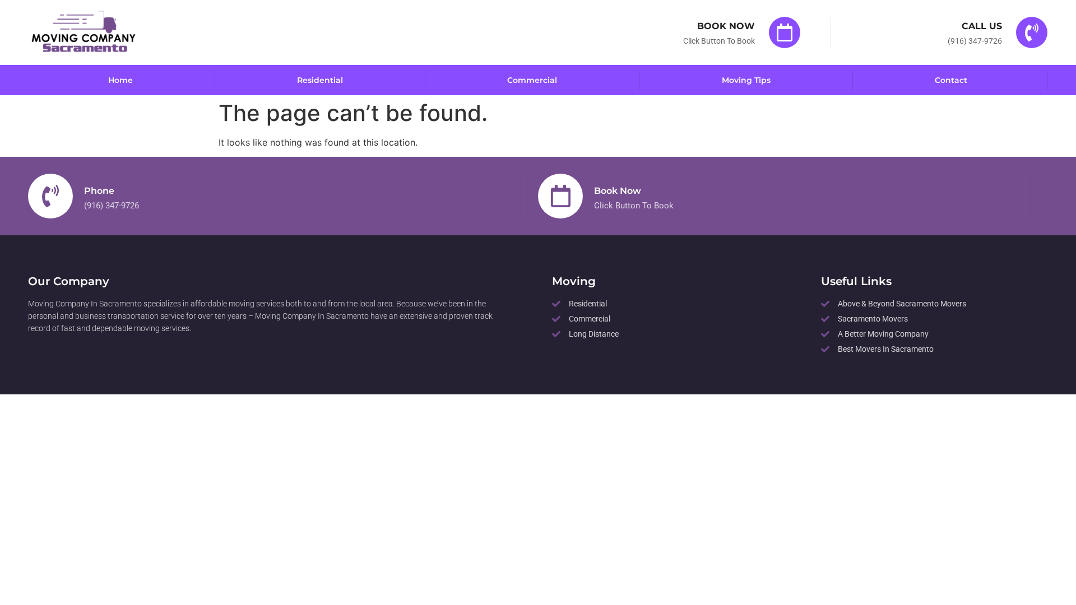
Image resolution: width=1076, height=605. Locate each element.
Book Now (726, 26)
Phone (99, 190)
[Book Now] (784, 32)
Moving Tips (746, 80)
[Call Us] (1031, 32)
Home (120, 80)
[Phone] (50, 196)
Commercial (532, 80)
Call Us (982, 26)
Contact (951, 80)
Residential (320, 80)
